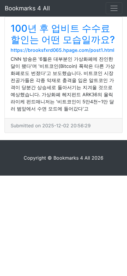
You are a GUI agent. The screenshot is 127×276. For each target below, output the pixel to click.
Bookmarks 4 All (27, 8)
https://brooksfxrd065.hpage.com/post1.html (62, 50)
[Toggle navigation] (114, 8)
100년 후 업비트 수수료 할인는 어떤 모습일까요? (63, 34)
